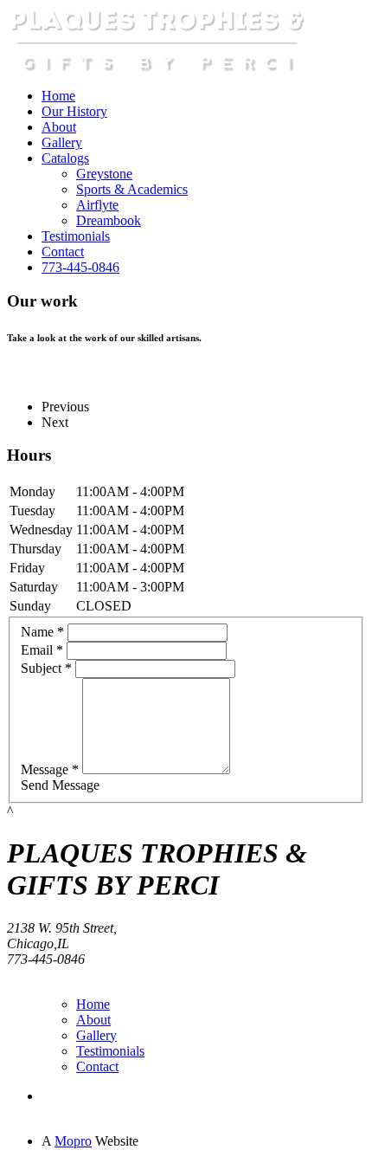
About (59, 127)
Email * (42, 650)
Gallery (62, 142)
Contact (63, 251)
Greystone (104, 173)
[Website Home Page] (158, 69)
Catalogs (65, 158)
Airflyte (97, 204)
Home (58, 95)
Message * (50, 769)
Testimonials (76, 236)
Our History (74, 111)
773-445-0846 (80, 267)
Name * (42, 631)
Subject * (46, 668)
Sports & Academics (132, 189)
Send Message (60, 785)
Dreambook (108, 220)
